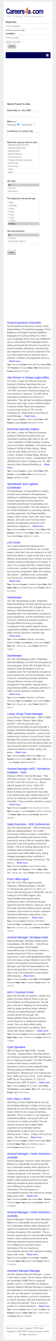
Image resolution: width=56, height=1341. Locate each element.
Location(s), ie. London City (20, 130)
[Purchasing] (23, 166)
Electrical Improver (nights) (23, 429)
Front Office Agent (18, 879)
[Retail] (23, 169)
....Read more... (14, 361)
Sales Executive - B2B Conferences (28, 824)
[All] (23, 185)
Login (21, 1328)
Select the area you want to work (22, 142)
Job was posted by (15, 230)
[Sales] (23, 172)
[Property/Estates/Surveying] (23, 159)
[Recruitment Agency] (23, 241)
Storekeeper (14, 597)
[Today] (23, 202)
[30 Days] (23, 223)
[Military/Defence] (23, 153)
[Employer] (23, 238)
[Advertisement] (28, 78)
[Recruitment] (23, 163)
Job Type (11, 180)
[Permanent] (23, 191)
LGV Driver (13, 542)
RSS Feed (38, 1328)
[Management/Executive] (23, 144)
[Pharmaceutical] (23, 156)
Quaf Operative (16, 1047)
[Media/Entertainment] (23, 147)
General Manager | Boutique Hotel (27, 937)
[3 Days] (23, 211)
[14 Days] (23, 220)
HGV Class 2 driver (18, 1098)
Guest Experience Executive (24, 322)
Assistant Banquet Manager (23, 1270)
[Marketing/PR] (23, 150)
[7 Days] (23, 217)
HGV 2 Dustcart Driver (20, 992)
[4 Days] (23, 214)
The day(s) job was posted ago (21, 198)
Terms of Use (11, 1328)
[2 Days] (23, 208)
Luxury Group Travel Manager (25, 713)
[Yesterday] (23, 205)
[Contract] (23, 188)
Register (29, 1328)
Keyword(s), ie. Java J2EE (19, 110)
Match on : (12, 121)
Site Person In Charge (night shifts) (28, 377)
